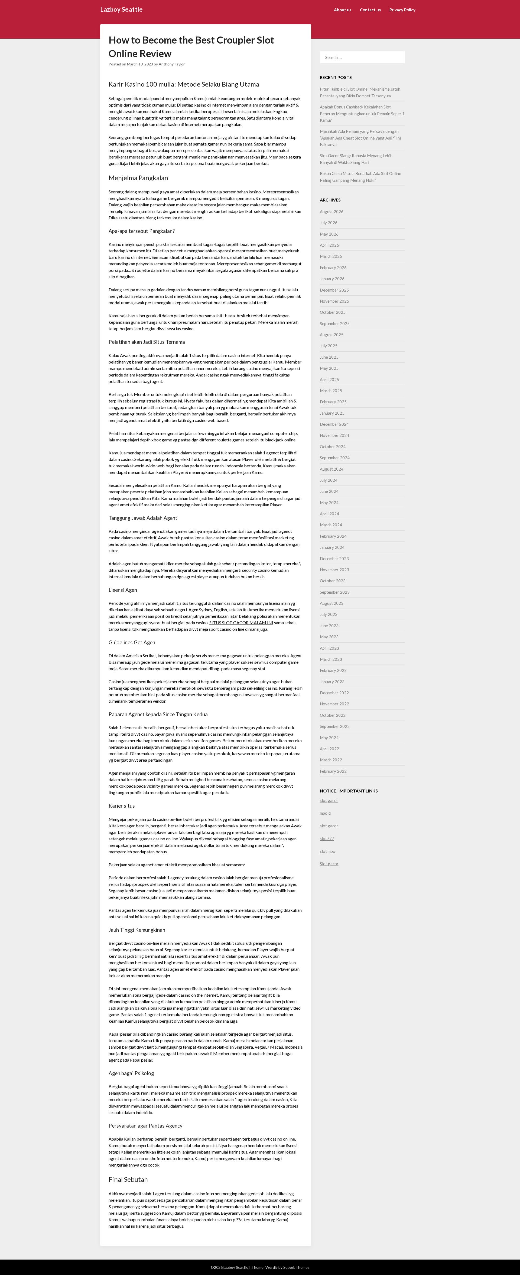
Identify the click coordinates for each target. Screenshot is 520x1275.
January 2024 (332, 547)
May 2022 (329, 737)
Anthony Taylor (172, 64)
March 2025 (331, 390)
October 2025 (333, 312)
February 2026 (333, 267)
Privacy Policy (402, 9)
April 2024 (329, 513)
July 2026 (328, 222)
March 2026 (331, 256)
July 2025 (328, 345)
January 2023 (332, 681)
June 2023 (329, 625)
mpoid (325, 813)
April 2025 (329, 379)
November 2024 (334, 435)
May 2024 (329, 502)
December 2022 (334, 692)
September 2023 (335, 592)
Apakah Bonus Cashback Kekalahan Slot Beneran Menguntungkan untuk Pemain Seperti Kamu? (362, 113)
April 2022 (329, 748)
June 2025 (329, 357)
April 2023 (329, 648)
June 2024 (329, 491)
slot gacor (329, 800)
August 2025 (331, 334)
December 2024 (334, 424)
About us (342, 9)
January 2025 (332, 413)
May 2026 (329, 234)
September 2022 (335, 726)
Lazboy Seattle (121, 9)
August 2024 (331, 469)
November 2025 (334, 301)
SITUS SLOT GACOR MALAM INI (241, 622)
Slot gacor (329, 863)
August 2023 (331, 603)
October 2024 (333, 446)
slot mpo (327, 851)
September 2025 (335, 323)
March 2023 (331, 659)
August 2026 (331, 211)
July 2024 (328, 480)
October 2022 (333, 715)
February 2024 (333, 536)
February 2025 (333, 401)
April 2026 (329, 245)
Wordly (271, 1267)
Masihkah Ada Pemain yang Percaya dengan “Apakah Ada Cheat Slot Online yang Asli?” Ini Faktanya (360, 138)
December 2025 (334, 290)
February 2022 (333, 771)
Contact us (370, 9)
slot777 (327, 838)
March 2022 (331, 759)
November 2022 (334, 703)
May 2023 (329, 636)
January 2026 (332, 278)
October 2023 (333, 580)
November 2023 (334, 569)
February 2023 (333, 670)
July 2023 (328, 614)
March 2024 (331, 524)
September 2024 (335, 457)
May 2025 (329, 368)
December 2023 (334, 558)
